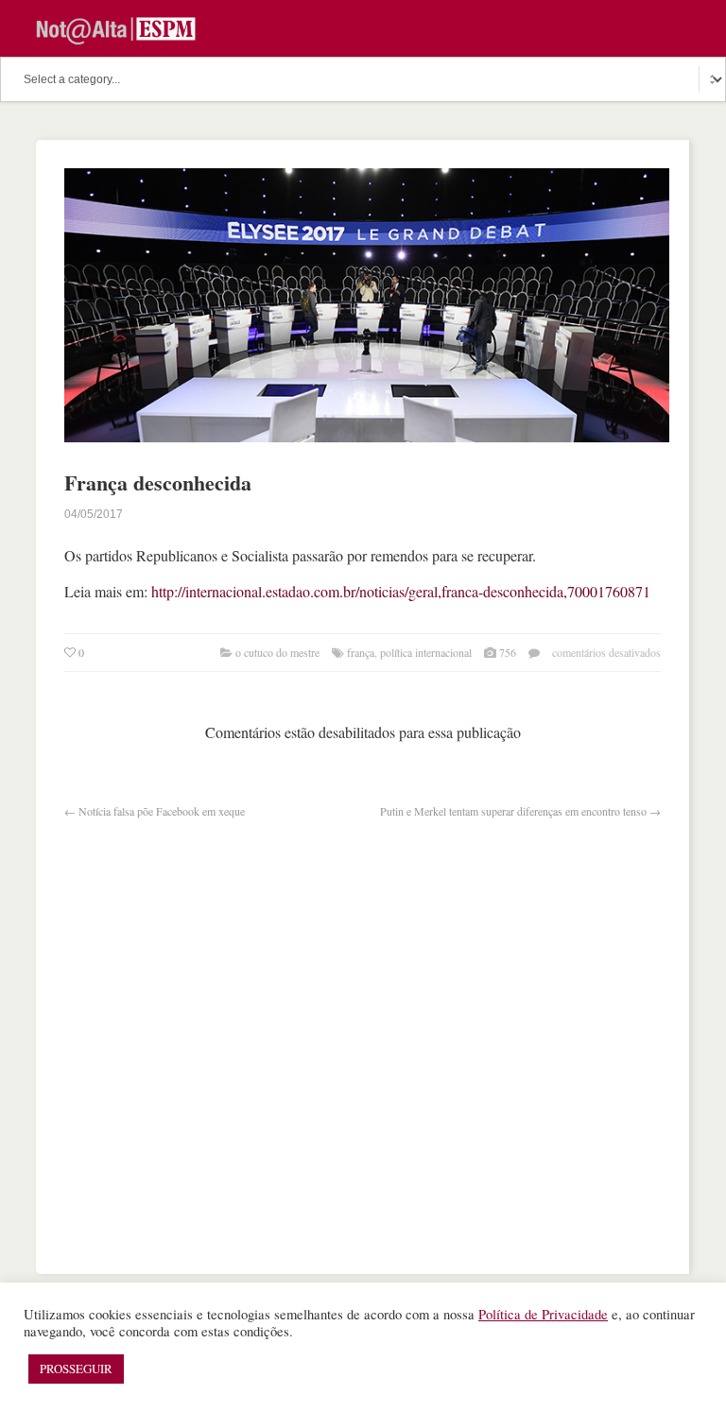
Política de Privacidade (543, 1314)
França (360, 652)
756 (507, 652)
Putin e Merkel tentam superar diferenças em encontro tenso (513, 810)
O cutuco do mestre (277, 652)
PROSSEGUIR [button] (76, 1368)
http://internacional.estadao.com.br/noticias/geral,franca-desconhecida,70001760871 (400, 591)
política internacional (426, 652)
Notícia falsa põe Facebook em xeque (161, 810)
